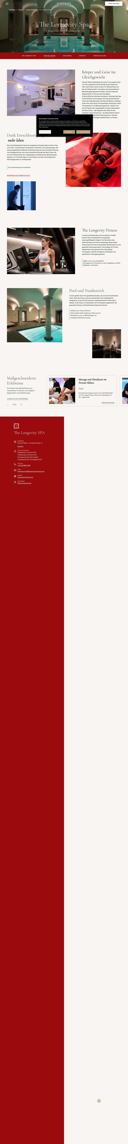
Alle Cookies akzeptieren (83, 131)
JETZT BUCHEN (113, 3)
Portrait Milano (31, 9)
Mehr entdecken (108, 403)
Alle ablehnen (69, 131)
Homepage (11, 9)
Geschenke (67, 56)
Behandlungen (49, 56)
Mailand (20, 9)
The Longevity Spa (29, 56)
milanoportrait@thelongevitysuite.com (31, 471)
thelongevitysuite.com (25, 477)
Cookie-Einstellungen (45, 131)
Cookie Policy (45, 127)
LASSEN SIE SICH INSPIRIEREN (17, 399)
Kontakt (82, 56)
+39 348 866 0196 (24, 465)
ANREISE (21, 446)
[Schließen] (90, 116)
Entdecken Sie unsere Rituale (18, 175)
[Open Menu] (7, 3)
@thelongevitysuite (24, 483)
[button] (21, 404)
